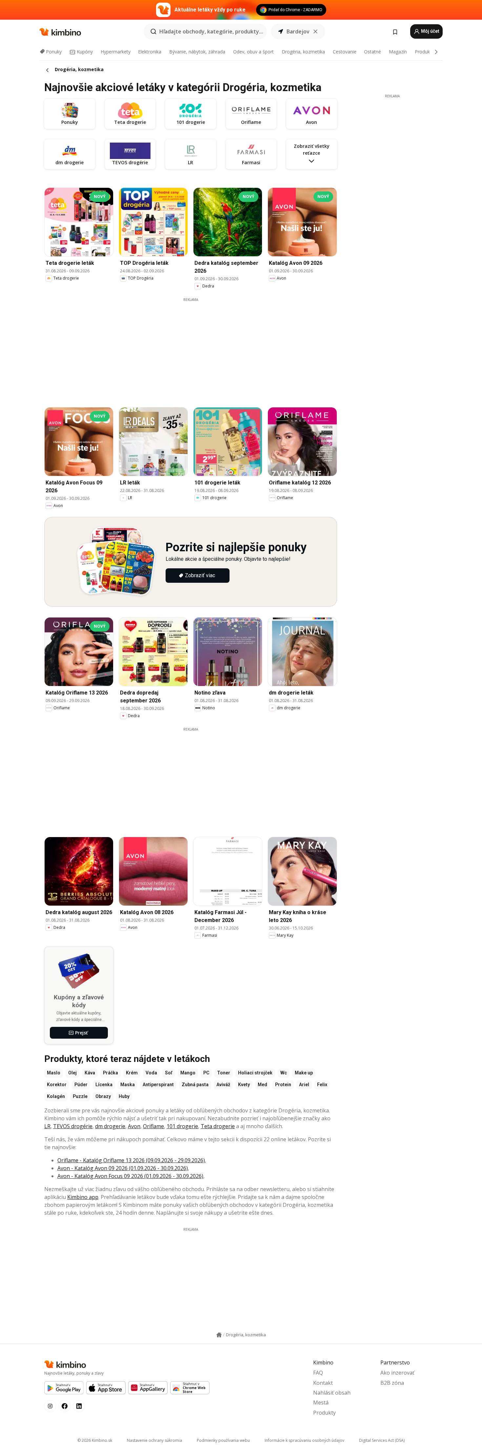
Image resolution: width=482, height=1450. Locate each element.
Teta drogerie (218, 1126)
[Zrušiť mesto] (315, 31)
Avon (134, 1126)
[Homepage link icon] (219, 1335)
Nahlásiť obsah (332, 1392)
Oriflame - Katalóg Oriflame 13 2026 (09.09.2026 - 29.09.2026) (131, 1160)
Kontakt (323, 1382)
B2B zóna (392, 1382)
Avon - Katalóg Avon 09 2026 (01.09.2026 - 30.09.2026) (122, 1168)
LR (47, 1126)
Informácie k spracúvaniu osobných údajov (304, 1440)
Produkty (424, 52)
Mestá (321, 1402)
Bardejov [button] (298, 31)
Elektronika (149, 52)
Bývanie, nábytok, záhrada (197, 52)
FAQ (318, 1372)
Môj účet (429, 31)
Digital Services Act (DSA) (382, 1440)
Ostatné (372, 52)
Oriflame (153, 1126)
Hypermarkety (116, 52)
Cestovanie (344, 52)
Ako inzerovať (397, 1372)
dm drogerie (110, 1126)
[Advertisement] (195, 348)
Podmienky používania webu (223, 1440)
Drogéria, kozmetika (303, 52)
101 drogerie (182, 1126)
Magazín (398, 52)
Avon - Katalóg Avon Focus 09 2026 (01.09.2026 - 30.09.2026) (130, 1176)
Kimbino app (82, 1197)
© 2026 (94, 1440)
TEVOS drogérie (72, 1126)
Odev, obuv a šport (253, 52)
